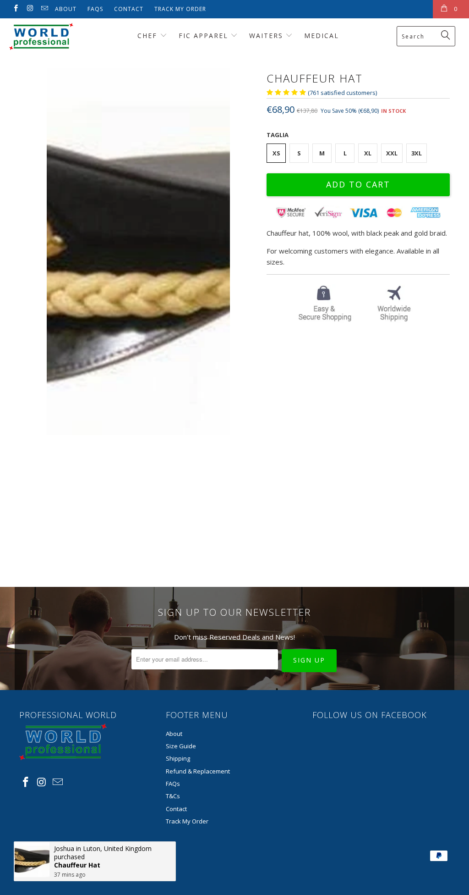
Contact (128, 9)
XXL (392, 153)
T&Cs (173, 796)
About (65, 9)
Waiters (267, 35)
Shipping (178, 758)
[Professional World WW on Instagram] (29, 9)
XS (276, 153)
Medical (321, 35)
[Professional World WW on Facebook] (15, 9)
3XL (416, 153)
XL (367, 153)
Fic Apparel (205, 35)
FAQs (95, 9)
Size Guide (181, 746)
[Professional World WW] (42, 36)
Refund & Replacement (198, 771)
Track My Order (180, 9)
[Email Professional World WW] (44, 9)
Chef (148, 35)
